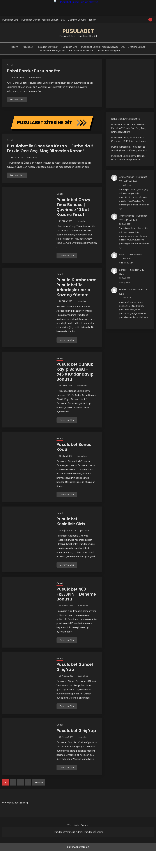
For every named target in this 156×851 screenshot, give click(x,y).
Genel (10, 65)
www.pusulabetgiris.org (15, 802)
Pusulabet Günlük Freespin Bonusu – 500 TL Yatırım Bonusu (53, 19)
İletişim (92, 19)
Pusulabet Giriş (10, 19)
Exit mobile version (78, 846)
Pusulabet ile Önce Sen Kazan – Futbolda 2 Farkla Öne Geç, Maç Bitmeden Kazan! (50, 148)
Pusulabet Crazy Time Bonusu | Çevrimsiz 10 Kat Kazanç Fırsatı (73, 207)
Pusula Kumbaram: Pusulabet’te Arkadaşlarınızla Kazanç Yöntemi (76, 287)
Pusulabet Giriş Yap (76, 730)
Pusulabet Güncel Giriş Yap (75, 667)
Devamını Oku (17, 99)
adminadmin (34, 77)
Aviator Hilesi (135, 254)
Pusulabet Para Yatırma (81, 50)
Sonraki (39, 782)
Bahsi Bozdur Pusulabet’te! (34, 71)
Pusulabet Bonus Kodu (74, 447)
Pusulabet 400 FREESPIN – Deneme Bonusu (76, 594)
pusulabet (32, 157)
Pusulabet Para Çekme (52, 50)
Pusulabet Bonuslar (47, 46)
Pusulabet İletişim (93, 831)
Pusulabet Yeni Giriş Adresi (68, 831)
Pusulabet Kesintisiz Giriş (71, 521)
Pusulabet (78, 31)
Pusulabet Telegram (109, 50)
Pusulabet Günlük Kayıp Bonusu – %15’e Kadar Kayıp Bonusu (75, 372)
